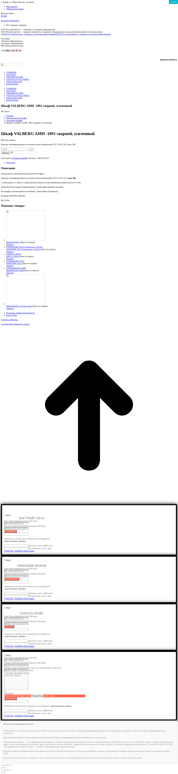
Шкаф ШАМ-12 (13, 242)
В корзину (5, 21)
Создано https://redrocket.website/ (15, 324)
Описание (10, 162)
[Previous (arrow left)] (2, 772)
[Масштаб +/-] (10, 765)
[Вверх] (89, 503)
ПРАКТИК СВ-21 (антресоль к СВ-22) (23, 249)
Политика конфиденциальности (20, 313)
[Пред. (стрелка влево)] (2, 767)
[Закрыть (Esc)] (2, 765)
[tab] (91, 162)
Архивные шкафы (19, 158)
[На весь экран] (7, 765)
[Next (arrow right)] (5, 772)
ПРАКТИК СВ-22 (14, 263)
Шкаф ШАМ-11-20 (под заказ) (19, 306)
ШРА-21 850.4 (12, 256)
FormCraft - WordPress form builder (19, 551)
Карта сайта (11, 315)
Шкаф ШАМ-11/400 (15, 270)
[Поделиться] (5, 765)
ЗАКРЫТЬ (173, 2)
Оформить (14, 21)
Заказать (5, 153)
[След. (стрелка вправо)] (5, 767)
